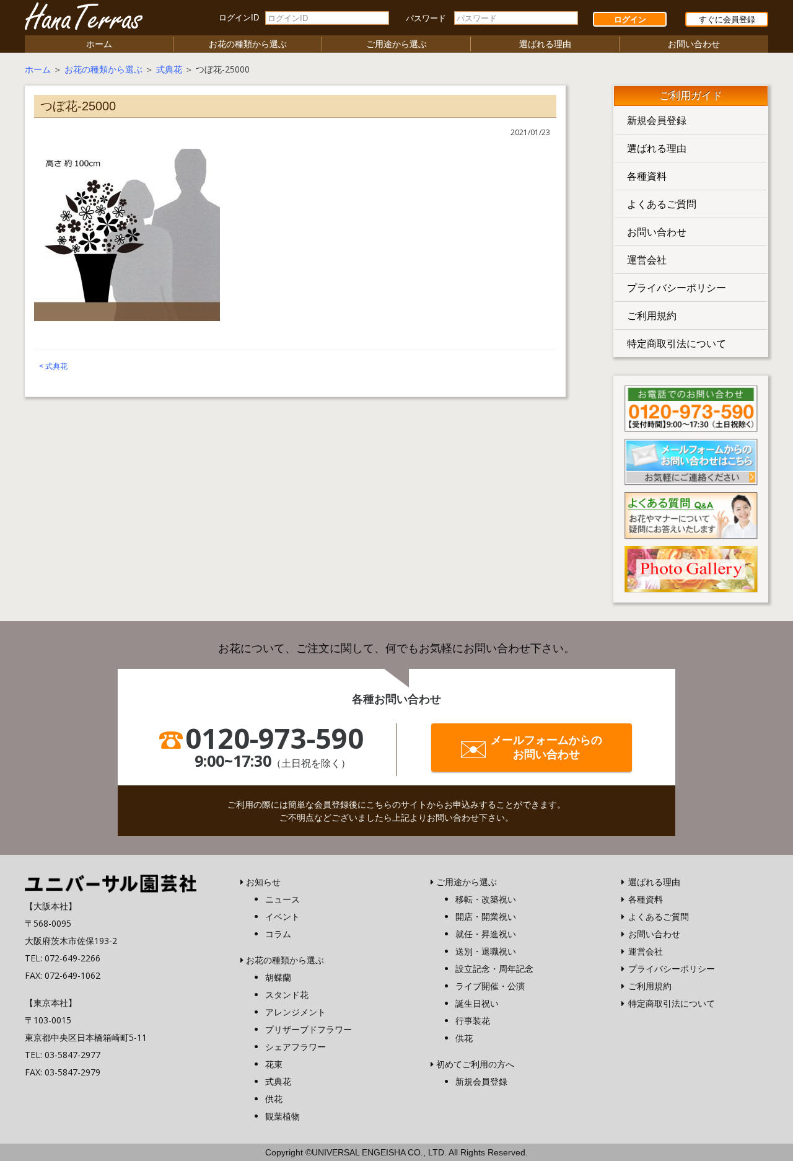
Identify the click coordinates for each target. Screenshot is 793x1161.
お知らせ (263, 882)
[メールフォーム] (691, 460)
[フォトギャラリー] (691, 568)
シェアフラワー (295, 1047)
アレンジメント (295, 1012)
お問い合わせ (694, 44)
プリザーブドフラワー (308, 1029)
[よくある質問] (691, 514)
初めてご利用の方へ (475, 1064)
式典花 (169, 69)
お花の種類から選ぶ (248, 44)
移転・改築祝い (485, 899)
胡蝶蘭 (278, 977)
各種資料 (647, 176)
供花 (274, 1099)
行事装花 (472, 1020)
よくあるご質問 (661, 204)
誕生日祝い (477, 1003)
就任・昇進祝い (485, 934)
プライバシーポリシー (676, 287)
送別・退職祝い (485, 951)
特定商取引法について (676, 343)
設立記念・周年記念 (494, 968)
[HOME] (110, 882)
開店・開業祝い (485, 916)
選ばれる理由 (545, 44)
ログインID (239, 17)
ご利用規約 (652, 315)
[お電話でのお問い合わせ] (691, 407)
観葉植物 (282, 1116)
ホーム (99, 44)
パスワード (426, 18)
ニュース (282, 899)
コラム (278, 934)
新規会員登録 (656, 120)
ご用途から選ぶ (396, 44)
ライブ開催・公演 (490, 986)
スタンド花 (287, 994)
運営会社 (647, 260)
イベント (282, 916)
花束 (274, 1064)
